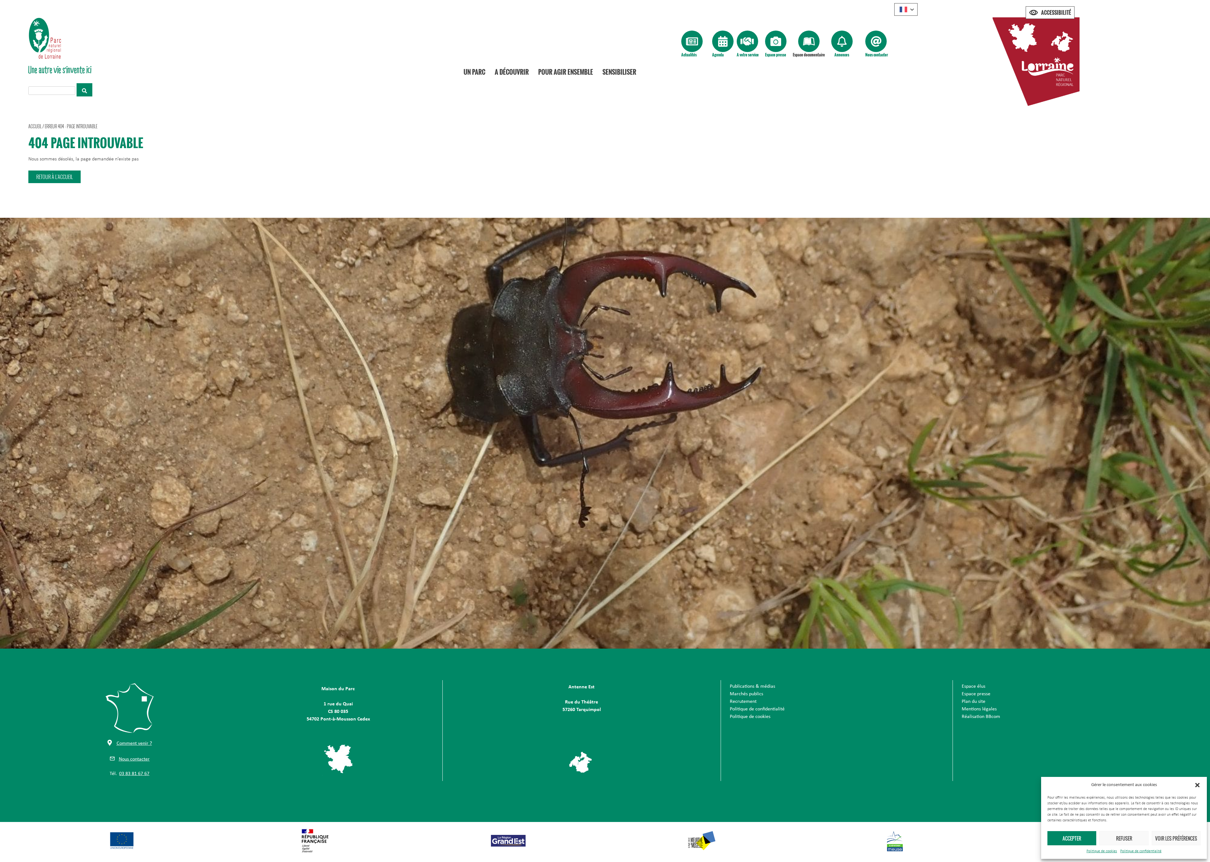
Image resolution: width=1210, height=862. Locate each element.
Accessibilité (1056, 12)
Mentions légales (979, 709)
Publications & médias (752, 686)
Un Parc (474, 72)
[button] (1197, 785)
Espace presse (775, 54)
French (906, 9)
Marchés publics (746, 694)
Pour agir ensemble (565, 72)
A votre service (748, 54)
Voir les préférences (1176, 838)
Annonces (841, 54)
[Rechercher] (84, 89)
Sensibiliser (619, 72)
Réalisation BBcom (981, 716)
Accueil (35, 126)
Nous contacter (876, 54)
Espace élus (973, 686)
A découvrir (512, 72)
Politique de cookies (1101, 851)
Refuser (1124, 838)
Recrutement (743, 701)
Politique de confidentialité (1140, 851)
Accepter (1072, 838)
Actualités (689, 54)
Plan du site (973, 701)
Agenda (718, 54)
